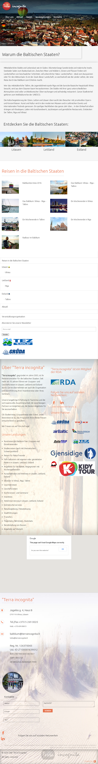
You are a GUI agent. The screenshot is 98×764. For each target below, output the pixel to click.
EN (12, 25)
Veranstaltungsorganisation (13, 316)
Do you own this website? (40, 550)
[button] (49, 562)
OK (63, 549)
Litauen (5, 267)
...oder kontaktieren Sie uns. (63, 407)
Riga (7, 286)
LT (9, 25)
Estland (5, 294)
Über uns (9, 17)
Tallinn (8, 299)
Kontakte (58, 17)
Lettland (5, 280)
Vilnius (7, 272)
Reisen (29, 17)
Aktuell (19, 17)
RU (15, 25)
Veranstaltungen (42, 17)
